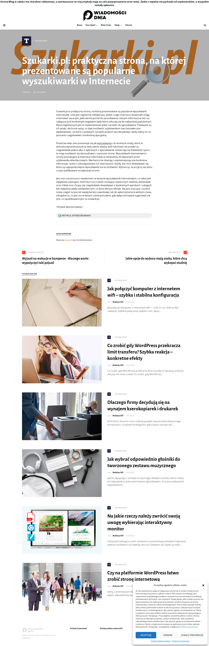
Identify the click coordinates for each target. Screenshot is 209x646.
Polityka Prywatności (181, 641)
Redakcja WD (118, 302)
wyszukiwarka (104, 143)
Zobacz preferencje (192, 635)
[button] (203, 585)
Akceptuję (145, 635)
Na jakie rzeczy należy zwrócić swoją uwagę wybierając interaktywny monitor (143, 522)
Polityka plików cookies (160, 641)
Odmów (167, 635)
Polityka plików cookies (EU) (111, 629)
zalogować (68, 240)
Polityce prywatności (189, 627)
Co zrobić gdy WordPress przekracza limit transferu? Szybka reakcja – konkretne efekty (143, 352)
